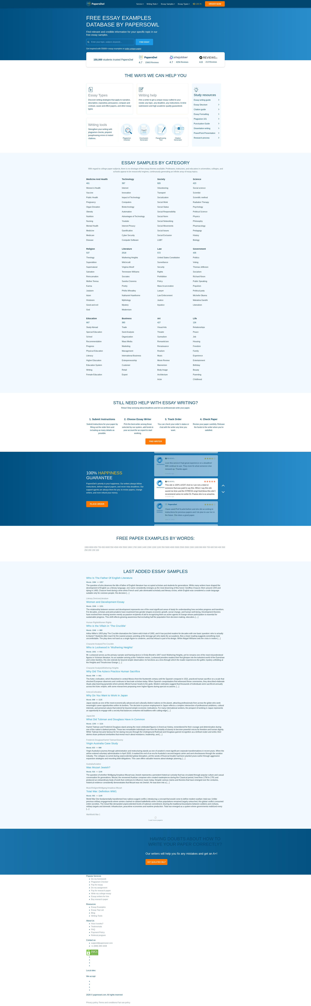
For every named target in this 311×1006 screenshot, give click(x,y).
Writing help (148, 95)
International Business (131, 356)
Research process (201, 138)
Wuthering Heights (130, 258)
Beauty (196, 370)
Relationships (199, 327)
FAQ (93, 929)
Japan (89, 716)
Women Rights (105, 622)
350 (163, 547)
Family (196, 351)
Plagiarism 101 (200, 119)
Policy (160, 281)
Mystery (125, 305)
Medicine (90, 231)
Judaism (90, 291)
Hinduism (90, 300)
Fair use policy (124, 1003)
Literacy (89, 356)
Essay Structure (200, 105)
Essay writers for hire (100, 896)
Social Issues (163, 231)
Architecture (162, 375)
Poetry (124, 286)
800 (205, 547)
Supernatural (91, 267)
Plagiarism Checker (127, 139)
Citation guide (200, 109)
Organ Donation (93, 207)
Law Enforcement (164, 295)
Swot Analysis (128, 332)
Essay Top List (97, 910)
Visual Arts (162, 327)
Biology (196, 240)
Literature (104, 598)
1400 (144, 547)
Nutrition (90, 216)
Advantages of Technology (133, 216)
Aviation (97, 764)
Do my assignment (99, 888)
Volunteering (162, 188)
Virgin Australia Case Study (102, 743)
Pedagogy (197, 231)
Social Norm (162, 216)
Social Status (163, 207)
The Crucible (108, 644)
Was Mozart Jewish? (98, 767)
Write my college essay (101, 893)
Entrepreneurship (129, 360)
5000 (167, 547)
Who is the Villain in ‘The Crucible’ (106, 625)
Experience (198, 356)
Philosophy (198, 221)
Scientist (196, 193)
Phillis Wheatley (129, 291)
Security (160, 267)
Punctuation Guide (202, 124)
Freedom (197, 346)
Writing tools (97, 125)
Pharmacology (199, 226)
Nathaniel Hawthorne (131, 295)
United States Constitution (168, 258)
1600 (139, 547)
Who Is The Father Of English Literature (109, 577)
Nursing (89, 221)
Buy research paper (99, 899)
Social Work (162, 202)
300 (223, 547)
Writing (89, 370)
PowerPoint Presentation (204, 133)
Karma (89, 286)
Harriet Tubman (110, 740)
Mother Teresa (92, 281)
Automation (127, 212)
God (88, 310)
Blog (93, 913)
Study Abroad (92, 327)
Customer (126, 365)
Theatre (160, 332)
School (89, 337)
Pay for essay (97, 885)
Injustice (160, 305)
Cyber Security (128, 235)
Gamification (127, 231)
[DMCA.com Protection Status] (92, 952)
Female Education (94, 375)
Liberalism (197, 305)
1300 (149, 547)
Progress (90, 346)
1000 (196, 547)
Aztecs (89, 692)
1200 (154, 547)
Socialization (162, 197)
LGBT (159, 240)
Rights (160, 272)
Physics (196, 216)
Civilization (97, 692)
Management (127, 351)
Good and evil (92, 305)
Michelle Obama (200, 295)
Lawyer (160, 291)
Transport (161, 193)
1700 (134, 547)
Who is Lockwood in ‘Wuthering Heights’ (109, 647)
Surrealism (162, 337)
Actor (159, 379)
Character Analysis (94, 644)
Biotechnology (128, 207)
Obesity (89, 212)
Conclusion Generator (144, 139)
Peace (196, 332)
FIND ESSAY (144, 42)
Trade (124, 327)
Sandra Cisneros (129, 281)
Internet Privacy (128, 226)
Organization (127, 337)
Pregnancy (91, 202)
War (88, 814)
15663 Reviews (152, 62)
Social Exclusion (164, 235)
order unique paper (133, 49)
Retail (124, 370)
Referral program (98, 935)
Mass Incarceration (165, 286)
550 (112, 547)
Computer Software (130, 240)
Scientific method (200, 197)
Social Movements (165, 226)
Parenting (197, 375)
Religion (95, 788)
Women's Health (93, 188)
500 (216, 547)
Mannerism (162, 365)
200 (90, 550)
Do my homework (98, 879)
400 (220, 547)
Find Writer (155, 441)
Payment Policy (98, 932)
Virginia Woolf (128, 267)
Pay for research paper (101, 891)
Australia (90, 764)
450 (121, 547)
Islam (88, 295)
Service (139, 4)
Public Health (92, 197)
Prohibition (162, 276)
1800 (130, 547)
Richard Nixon (199, 276)
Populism (197, 286)
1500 (192, 547)
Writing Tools (152, 4)
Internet (125, 188)
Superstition (91, 262)
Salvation (90, 272)
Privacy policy (92, 1003)
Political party (199, 291)
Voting (195, 262)
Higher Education (93, 360)
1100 (159, 547)
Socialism (197, 272)
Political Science (200, 212)
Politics (196, 258)
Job (194, 337)
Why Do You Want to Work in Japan (107, 695)
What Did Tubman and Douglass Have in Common (115, 719)
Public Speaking (200, 281)
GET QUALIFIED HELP (156, 862)
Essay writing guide (202, 100)
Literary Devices (93, 598)
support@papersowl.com (102, 943)
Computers (126, 202)
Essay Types (183, 4)
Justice (160, 300)
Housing (196, 341)
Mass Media (127, 341)
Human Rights (92, 622)
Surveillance (162, 262)
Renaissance (163, 346)
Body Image (162, 370)
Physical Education (94, 351)
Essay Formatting (201, 114)
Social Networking (165, 221)
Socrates (126, 276)
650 (103, 547)
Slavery (120, 740)
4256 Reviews (182, 62)
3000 (177, 547)
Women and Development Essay (105, 601)
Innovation (126, 193)
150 (94, 550)
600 (212, 547)
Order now (215, 4)
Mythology (126, 300)
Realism (160, 351)
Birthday (196, 365)
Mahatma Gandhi (200, 300)
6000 (107, 547)
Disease (89, 240)
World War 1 (95, 814)
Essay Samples (167, 4)
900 (201, 547)
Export (124, 375)
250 (86, 550)
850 (96, 547)
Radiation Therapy (201, 202)
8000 (91, 547)
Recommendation (94, 341)
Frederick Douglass (94, 740)
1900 (86, 547)
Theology (90, 258)
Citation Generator (178, 139)
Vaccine (89, 193)
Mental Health (92, 226)
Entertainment (199, 360)
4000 (172, 547)
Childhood (197, 379)
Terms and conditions (108, 1003)
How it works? (97, 924)
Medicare (90, 235)
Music (159, 356)
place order (97, 504)
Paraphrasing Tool (161, 139)
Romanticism (163, 341)
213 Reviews (211, 62)
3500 (125, 547)
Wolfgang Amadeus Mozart (110, 788)
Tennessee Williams (130, 272)
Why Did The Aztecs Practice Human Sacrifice (113, 671)
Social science (199, 188)
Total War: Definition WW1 (101, 791)
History (196, 235)
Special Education (94, 332)
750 (100, 547)
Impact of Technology (131, 197)
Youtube (125, 221)
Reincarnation (92, 276)
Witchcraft (126, 262)
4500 (116, 547)
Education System (94, 365)
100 (97, 550)
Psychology (198, 207)
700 (209, 547)
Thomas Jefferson (200, 267)
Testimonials (96, 927)
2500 (182, 547)
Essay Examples (98, 907)
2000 (187, 547)
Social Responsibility (166, 212)
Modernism (126, 310)
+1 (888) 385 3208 (99, 946)
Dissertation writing (202, 128)
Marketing (126, 346)
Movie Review (163, 360)
